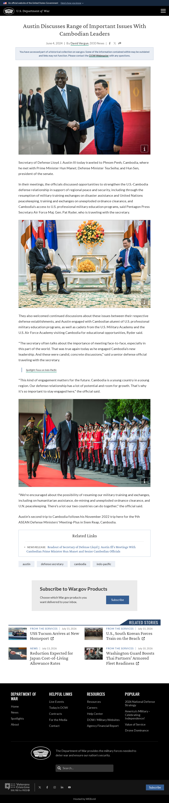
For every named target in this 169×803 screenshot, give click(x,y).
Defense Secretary (52, 564)
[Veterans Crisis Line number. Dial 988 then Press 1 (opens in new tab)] (17, 787)
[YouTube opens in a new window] (69, 787)
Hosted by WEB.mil (84, 798)
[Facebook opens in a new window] (47, 787)
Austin (26, 564)
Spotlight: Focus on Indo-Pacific (41, 369)
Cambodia (80, 564)
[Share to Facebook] (110, 43)
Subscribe (117, 600)
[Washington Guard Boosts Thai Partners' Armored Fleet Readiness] (121, 656)
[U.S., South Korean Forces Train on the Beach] (121, 634)
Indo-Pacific (104, 564)
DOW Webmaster (99, 55)
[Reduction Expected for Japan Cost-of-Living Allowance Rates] (45, 656)
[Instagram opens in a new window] (54, 787)
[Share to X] (115, 43)
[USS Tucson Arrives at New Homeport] (45, 634)
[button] (163, 11)
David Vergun (80, 43)
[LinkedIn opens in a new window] (62, 787)
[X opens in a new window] (39, 787)
